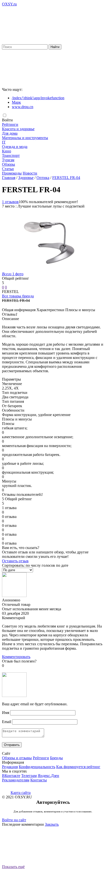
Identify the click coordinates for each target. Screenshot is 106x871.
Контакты (38, 780)
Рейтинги (10, 124)
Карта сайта (21, 792)
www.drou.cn (22, 107)
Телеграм (29, 776)
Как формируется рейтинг (78, 767)
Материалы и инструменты (25, 138)
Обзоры (8, 164)
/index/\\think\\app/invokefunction (38, 98)
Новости (30, 173)
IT (4, 142)
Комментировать (16, 657)
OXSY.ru (9, 4)
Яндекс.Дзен (48, 776)
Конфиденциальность (37, 767)
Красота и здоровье (18, 129)
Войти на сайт (14, 820)
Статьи (8, 169)
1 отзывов (10, 202)
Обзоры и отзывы (17, 758)
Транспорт (11, 155)
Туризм (8, 160)
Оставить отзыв (15, 561)
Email (6, 722)
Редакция (10, 767)
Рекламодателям (15, 780)
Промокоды (12, 173)
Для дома (10, 133)
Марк (16, 102)
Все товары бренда (18, 296)
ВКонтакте (11, 776)
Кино (6, 151)
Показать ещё (13, 867)
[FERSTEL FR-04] (49, 269)
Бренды (56, 758)
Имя (5, 712)
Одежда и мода (14, 147)
